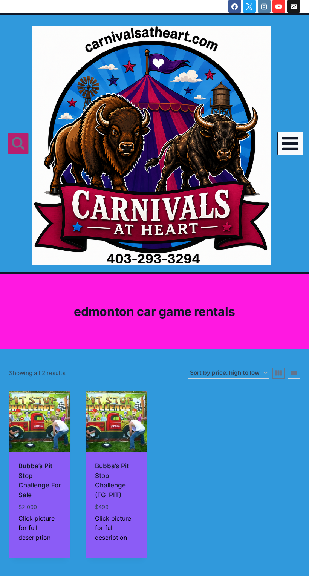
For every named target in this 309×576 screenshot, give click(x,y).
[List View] (294, 373)
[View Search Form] (18, 143)
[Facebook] (234, 6)
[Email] (293, 6)
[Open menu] (290, 143)
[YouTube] (278, 6)
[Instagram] (264, 6)
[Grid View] (278, 373)
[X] (249, 6)
